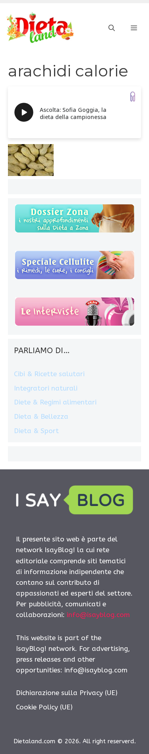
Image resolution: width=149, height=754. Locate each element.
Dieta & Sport (36, 431)
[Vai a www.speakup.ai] (132, 97)
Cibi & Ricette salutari (49, 374)
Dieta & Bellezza (41, 416)
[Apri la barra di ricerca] (112, 28)
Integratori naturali (45, 388)
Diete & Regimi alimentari (55, 402)
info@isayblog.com (98, 615)
